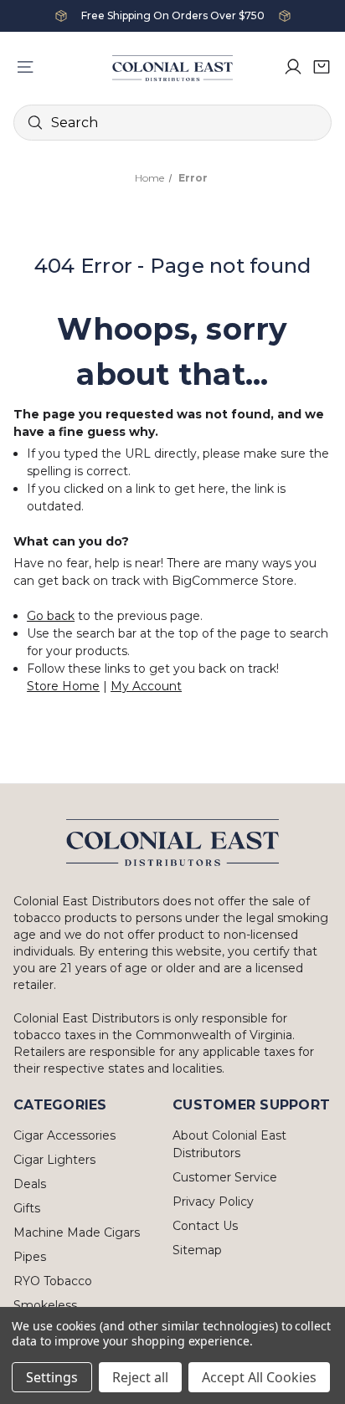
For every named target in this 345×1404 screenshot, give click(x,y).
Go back (51, 615)
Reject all (140, 1377)
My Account (146, 686)
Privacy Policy (213, 1201)
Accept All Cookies (259, 1377)
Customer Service (224, 1177)
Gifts (26, 1208)
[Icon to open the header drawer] (25, 67)
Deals (29, 1183)
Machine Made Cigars (76, 1232)
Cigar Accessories (64, 1135)
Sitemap (197, 1250)
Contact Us (205, 1225)
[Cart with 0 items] (321, 67)
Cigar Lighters (54, 1159)
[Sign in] (293, 67)
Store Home (63, 686)
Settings (52, 1377)
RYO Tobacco (52, 1281)
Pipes (29, 1256)
